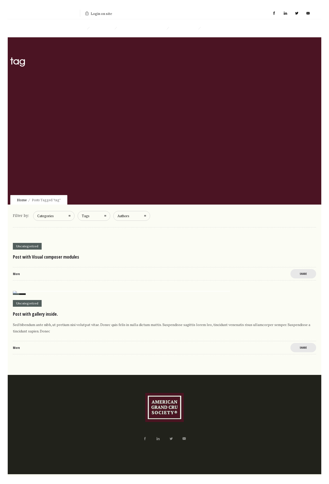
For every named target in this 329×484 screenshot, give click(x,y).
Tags (85, 216)
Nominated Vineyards (142, 28)
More (16, 274)
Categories (45, 216)
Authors (123, 216)
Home (77, 28)
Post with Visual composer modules (46, 257)
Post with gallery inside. (35, 314)
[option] (164, 293)
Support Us (183, 28)
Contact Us (216, 28)
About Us (102, 28)
